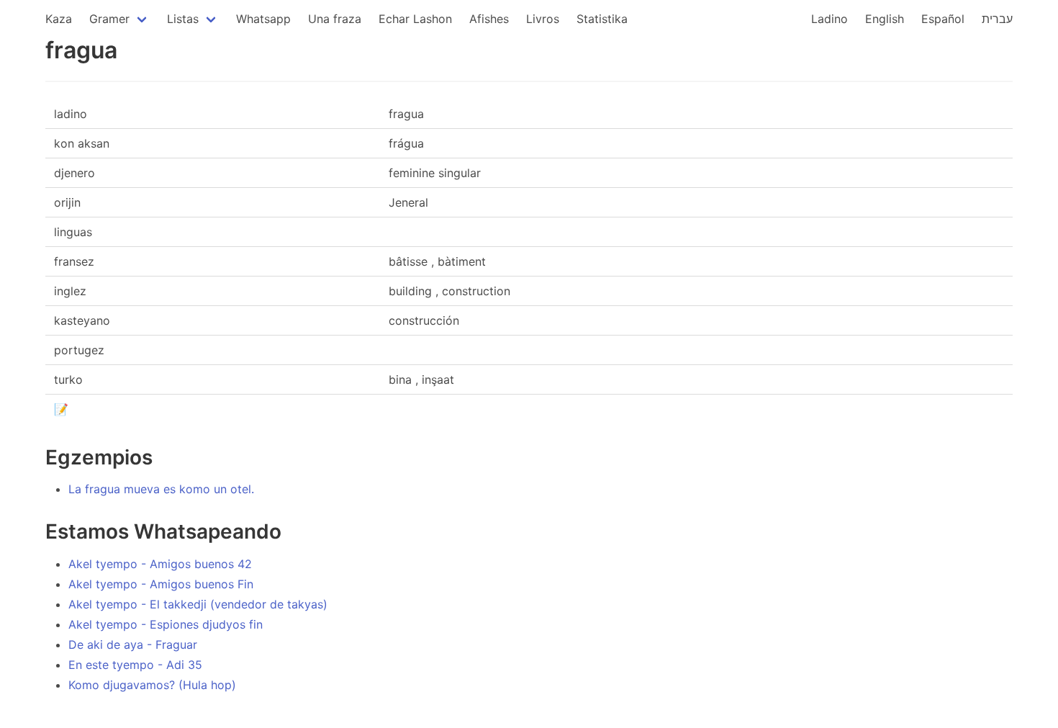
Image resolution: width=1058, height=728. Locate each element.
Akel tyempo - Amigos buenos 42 (160, 564)
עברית (997, 19)
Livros (542, 19)
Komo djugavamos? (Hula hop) (152, 685)
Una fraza (334, 19)
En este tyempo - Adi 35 (135, 664)
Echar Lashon (415, 19)
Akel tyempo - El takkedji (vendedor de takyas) (197, 604)
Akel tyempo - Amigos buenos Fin (160, 584)
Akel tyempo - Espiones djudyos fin (165, 624)
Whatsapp (263, 19)
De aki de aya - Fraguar (132, 644)
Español (942, 19)
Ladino (829, 19)
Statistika (602, 19)
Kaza (58, 19)
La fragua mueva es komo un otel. (161, 489)
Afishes (489, 19)
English (884, 19)
